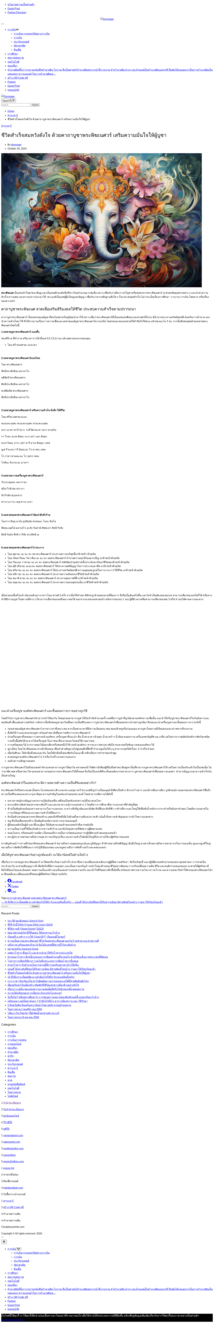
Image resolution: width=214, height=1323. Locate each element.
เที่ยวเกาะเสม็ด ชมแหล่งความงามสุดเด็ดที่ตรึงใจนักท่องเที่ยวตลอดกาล (46, 989)
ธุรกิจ (10, 1056)
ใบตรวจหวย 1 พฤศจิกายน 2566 (25, 1009)
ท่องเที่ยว (12, 65)
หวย (10, 1080)
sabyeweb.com (11, 1142)
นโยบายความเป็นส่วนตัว (21, 4)
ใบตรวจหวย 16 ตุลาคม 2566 (23, 1017)
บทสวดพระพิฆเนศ (41, 898)
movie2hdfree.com (13, 1161)
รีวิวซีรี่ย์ (7, 1122)
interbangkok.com (13, 1187)
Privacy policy (16, 1319)
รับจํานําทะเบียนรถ (13, 1109)
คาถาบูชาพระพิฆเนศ (18, 898)
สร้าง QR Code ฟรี (18, 78)
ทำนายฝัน (13, 1052)
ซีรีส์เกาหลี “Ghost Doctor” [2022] (26, 928)
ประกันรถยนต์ (21, 41)
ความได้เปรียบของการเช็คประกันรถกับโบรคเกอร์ (35, 993)
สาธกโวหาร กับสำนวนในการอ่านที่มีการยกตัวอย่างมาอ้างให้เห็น (43, 965)
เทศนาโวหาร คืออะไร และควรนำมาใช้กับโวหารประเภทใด (40, 953)
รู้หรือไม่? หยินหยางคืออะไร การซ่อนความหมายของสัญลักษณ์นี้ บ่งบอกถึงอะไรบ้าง (53, 997)
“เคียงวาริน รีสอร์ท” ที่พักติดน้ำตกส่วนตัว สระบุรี (33, 1013)
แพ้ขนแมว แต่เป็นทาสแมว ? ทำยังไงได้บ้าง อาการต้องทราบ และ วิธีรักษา (48, 1001)
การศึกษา (13, 53)
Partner (12, 82)
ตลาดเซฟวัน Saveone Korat (23, 949)
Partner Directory (17, 12)
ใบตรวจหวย (14, 1092)
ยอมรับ (5, 1319)
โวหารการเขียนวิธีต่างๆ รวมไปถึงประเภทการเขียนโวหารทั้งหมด (43, 961)
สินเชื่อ (17, 49)
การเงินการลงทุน (32, 33)
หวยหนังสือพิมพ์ (16, 1084)
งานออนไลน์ (14, 1044)
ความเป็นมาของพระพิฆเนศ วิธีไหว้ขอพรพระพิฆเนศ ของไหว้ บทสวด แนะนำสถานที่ (53, 941)
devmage (16, 144)
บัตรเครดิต (19, 45)
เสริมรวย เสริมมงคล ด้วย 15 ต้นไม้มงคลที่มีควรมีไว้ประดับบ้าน (42, 944)
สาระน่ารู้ (6, 125)
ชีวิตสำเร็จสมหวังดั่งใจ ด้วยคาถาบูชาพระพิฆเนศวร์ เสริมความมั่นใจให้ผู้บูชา (49, 973)
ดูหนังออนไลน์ (11, 1115)
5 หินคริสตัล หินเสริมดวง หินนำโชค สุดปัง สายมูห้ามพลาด (39, 1005)
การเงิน (12, 29)
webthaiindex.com (13, 1148)
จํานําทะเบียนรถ (12, 1102)
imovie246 (13, 90)
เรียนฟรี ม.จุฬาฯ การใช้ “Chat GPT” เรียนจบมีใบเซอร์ (36, 936)
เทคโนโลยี (13, 62)
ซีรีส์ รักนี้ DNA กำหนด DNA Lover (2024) (30, 924)
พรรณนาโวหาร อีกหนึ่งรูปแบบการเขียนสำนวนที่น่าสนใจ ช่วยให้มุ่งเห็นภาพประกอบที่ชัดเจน (58, 957)
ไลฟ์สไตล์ (13, 1096)
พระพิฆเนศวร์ (59, 898)
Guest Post (14, 8)
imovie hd (8, 1168)
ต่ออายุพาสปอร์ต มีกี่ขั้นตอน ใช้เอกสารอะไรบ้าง (34, 932)
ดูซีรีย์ (6, 1129)
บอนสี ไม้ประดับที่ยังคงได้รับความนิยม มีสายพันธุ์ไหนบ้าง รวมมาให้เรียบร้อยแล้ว (51, 969)
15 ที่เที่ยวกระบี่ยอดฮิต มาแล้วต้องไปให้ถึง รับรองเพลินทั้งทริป (41, 977)
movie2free (9, 1155)
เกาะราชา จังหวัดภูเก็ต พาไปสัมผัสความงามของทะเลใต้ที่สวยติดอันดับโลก (48, 981)
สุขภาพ (16, 57)
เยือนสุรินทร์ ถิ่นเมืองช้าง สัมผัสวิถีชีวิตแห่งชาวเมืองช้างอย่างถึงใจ (43, 985)
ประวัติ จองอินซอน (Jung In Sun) (26, 920)
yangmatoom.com (13, 1135)
